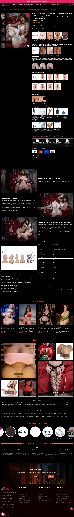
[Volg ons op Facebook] (1, 507)
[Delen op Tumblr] (38, 157)
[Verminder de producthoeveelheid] (52, 136)
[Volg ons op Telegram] (12, 507)
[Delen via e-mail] (41, 157)
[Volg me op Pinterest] (10, 507)
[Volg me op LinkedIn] (7, 507)
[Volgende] (28, 30)
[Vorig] (8, 30)
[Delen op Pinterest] (36, 157)
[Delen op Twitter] (34, 157)
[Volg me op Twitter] (3, 507)
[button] (34, 20)
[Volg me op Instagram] (5, 507)
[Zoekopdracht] (65, 5)
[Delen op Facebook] (32, 157)
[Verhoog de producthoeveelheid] (57, 136)
